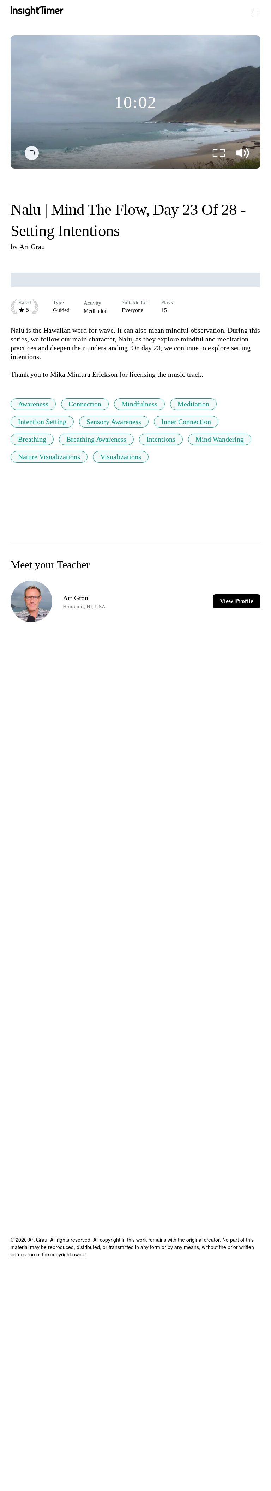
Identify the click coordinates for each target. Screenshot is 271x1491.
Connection (84, 404)
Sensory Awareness (113, 421)
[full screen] (219, 153)
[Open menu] (256, 11)
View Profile (236, 601)
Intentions (160, 439)
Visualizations (120, 457)
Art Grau (32, 246)
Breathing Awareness (96, 439)
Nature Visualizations (49, 457)
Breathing (32, 439)
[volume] (243, 153)
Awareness (33, 404)
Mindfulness (139, 404)
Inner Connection (186, 421)
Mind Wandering (219, 439)
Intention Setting (42, 421)
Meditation (193, 404)
